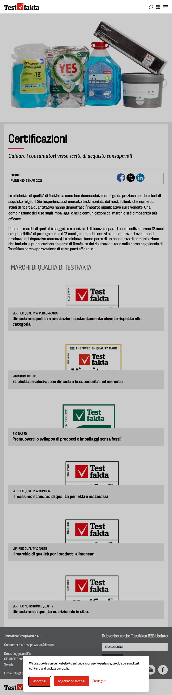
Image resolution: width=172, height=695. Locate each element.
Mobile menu (165, 7)
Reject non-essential (71, 681)
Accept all (39, 681)
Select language (157, 7)
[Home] (21, 6)
